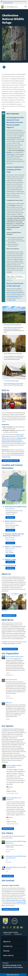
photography (18, 441)
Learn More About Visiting (10, 460)
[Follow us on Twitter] (11, 927)
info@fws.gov (18, 934)
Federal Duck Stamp (11, 679)
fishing (12, 441)
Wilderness (9, 702)
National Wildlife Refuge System (14, 656)
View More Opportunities (10, 909)
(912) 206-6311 (11, 508)
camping (4, 440)
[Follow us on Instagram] (7, 927)
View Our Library (8, 876)
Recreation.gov (15, 137)
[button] (23, 489)
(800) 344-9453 (7, 934)
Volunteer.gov (20, 902)
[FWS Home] (2, 7)
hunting (8, 441)
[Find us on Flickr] (18, 927)
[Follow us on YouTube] (22, 927)
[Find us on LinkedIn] (14, 927)
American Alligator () (14, 766)
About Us (6, 941)
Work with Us (8, 955)
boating (4, 441)
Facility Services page (9, 643)
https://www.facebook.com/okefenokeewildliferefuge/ (15, 67)
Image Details (9, 280)
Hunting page (10, 154)
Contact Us (7, 946)
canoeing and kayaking (16, 440)
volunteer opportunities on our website (16, 900)
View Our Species (8, 828)
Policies (6, 951)
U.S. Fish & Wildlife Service (11, 7)
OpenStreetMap (22, 503)
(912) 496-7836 (11, 523)
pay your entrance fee (12, 292)
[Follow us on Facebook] (4, 927)
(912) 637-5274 (11, 548)
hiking (8, 440)
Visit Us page (11, 300)
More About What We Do (10, 649)
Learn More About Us (9, 615)
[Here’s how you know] (14, 2)
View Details (10, 517)
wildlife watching (21, 438)
